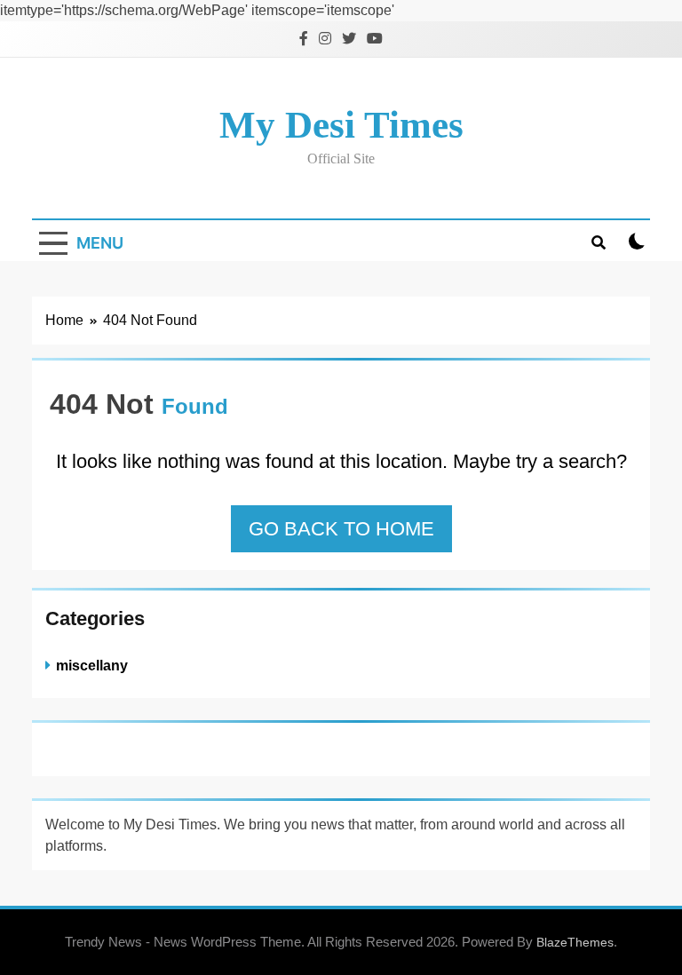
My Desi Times (341, 125)
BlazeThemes (575, 942)
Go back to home (341, 529)
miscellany (92, 665)
